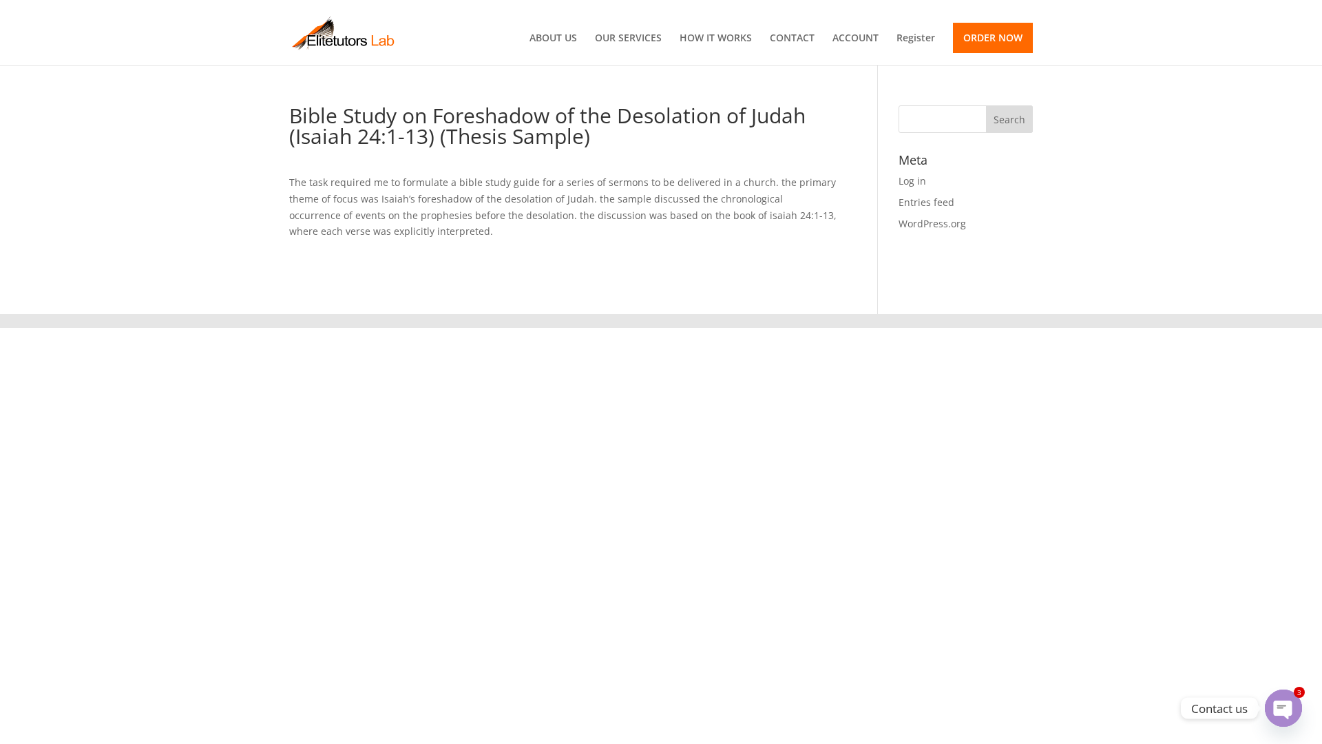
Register (915, 38)
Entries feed (926, 202)
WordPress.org (932, 223)
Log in (912, 180)
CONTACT (792, 38)
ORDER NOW (992, 37)
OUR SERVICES (628, 38)
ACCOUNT (855, 38)
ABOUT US (553, 38)
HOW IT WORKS (716, 38)
